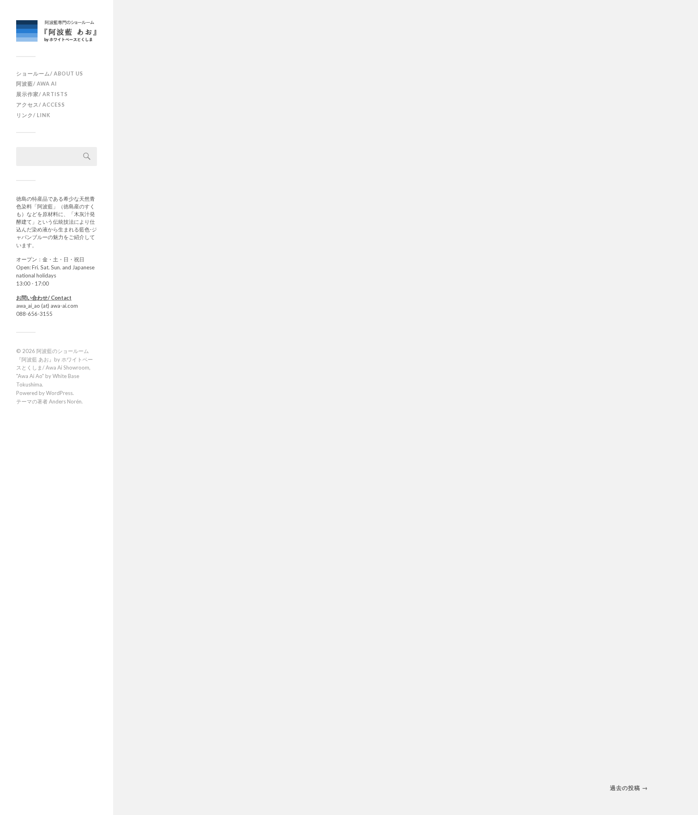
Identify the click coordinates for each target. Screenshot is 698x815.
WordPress (59, 393)
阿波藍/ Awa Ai (36, 83)
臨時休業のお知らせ (216, 404)
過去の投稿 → (629, 787)
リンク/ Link (33, 115)
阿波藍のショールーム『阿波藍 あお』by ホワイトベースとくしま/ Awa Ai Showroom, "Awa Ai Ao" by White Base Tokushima (54, 368)
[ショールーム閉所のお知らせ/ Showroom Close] (244, 79)
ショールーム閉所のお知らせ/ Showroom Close (237, 149)
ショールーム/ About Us (49, 73)
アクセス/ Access (40, 104)
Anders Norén (65, 401)
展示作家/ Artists (42, 94)
